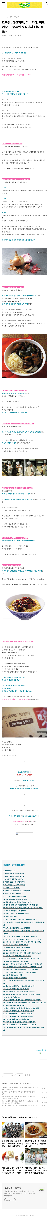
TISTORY (25, 1215)
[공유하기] (9, 1075)
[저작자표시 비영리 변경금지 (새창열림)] (27, 1075)
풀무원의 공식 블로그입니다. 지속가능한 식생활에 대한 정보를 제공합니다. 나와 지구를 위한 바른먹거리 (19, 1193)
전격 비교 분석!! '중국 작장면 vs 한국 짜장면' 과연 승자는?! (18, 1106)
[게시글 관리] (11, 1075)
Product (5, 1083)
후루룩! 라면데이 (14, 1083)
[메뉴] (3, 3)
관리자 (32, 1215)
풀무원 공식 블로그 (12, 1188)
